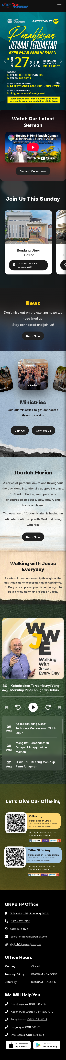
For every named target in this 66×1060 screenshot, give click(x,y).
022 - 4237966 (20, 921)
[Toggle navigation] (59, 6)
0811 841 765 (37, 1004)
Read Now (33, 336)
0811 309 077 (45, 1011)
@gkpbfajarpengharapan (25, 944)
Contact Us (43, 430)
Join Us (20, 430)
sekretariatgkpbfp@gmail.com (29, 936)
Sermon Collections (33, 171)
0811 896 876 (19, 928)
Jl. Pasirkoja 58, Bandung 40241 (29, 913)
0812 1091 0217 (37, 1019)
